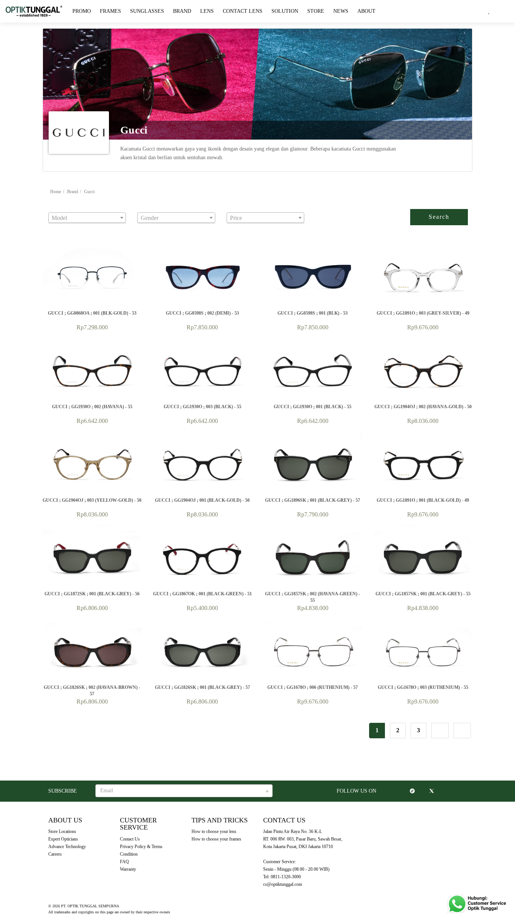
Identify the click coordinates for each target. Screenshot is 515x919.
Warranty (128, 869)
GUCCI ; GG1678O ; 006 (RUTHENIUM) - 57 (312, 687)
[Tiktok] (412, 791)
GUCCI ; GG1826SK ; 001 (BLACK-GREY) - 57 (202, 687)
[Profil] (502, 11)
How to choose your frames (216, 839)
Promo (81, 11)
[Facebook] (402, 791)
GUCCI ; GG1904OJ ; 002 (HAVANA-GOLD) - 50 (423, 406)
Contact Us (130, 839)
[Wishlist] (489, 11)
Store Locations (62, 831)
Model (55, 207)
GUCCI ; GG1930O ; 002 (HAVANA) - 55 (92, 406)
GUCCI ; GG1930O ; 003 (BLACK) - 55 (202, 406)
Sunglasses (147, 11)
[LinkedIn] (441, 791)
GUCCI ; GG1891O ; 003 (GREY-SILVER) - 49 (423, 313)
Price (232, 207)
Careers (55, 854)
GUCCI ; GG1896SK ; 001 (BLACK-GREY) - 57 (312, 500)
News (340, 11)
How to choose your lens (214, 831)
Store (315, 11)
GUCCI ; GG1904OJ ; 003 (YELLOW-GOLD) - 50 (92, 500)
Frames (110, 11)
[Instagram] (393, 791)
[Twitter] (431, 791)
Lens (207, 11)
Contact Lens (242, 11)
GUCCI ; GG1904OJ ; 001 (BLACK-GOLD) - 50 (202, 500)
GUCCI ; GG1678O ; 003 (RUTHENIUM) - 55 (423, 687)
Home (55, 191)
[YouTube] (422, 791)
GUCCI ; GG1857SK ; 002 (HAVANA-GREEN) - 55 (312, 594)
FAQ (124, 861)
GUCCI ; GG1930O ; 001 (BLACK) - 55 (312, 406)
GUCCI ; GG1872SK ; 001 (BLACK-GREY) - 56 (91, 593)
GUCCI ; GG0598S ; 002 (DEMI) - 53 (202, 313)
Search (439, 217)
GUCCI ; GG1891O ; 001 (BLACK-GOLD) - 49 (423, 500)
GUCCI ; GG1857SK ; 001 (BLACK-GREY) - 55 (423, 593)
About (366, 11)
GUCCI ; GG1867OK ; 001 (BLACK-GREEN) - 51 (202, 593)
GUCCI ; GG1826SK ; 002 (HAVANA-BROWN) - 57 (92, 688)
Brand (182, 11)
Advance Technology (67, 846)
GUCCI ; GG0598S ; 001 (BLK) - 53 (312, 313)
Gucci (89, 191)
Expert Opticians (63, 839)
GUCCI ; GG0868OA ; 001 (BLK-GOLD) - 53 (92, 313)
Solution (284, 11)
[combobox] (87, 217)
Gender (145, 207)
